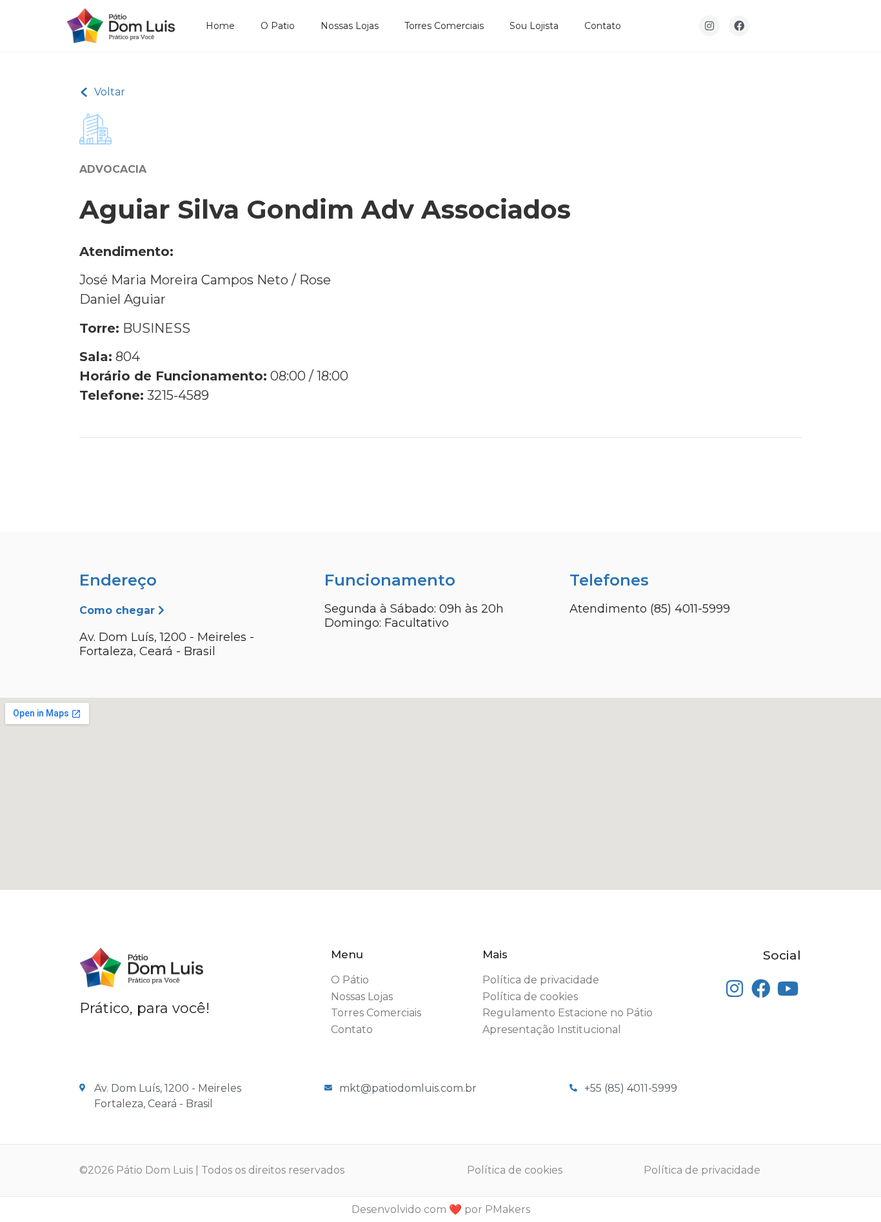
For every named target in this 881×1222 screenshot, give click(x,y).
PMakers (507, 1209)
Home (220, 26)
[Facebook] (739, 25)
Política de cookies (514, 1170)
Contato (602, 26)
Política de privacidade (702, 1170)
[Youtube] (788, 989)
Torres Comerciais (444, 26)
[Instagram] (709, 25)
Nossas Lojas (350, 26)
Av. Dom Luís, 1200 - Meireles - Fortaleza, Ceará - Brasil (166, 644)
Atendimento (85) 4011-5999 (649, 609)
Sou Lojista (534, 26)
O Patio (278, 26)
